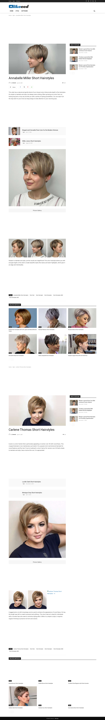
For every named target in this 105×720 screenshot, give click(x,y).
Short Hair (32, 295)
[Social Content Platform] (22, 6)
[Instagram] (88, 1)
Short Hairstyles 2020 (58, 295)
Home (10, 15)
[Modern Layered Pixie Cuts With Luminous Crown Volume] (74, 51)
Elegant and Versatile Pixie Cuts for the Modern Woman (40, 130)
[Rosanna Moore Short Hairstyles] (82, 318)
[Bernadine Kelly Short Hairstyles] (23, 344)
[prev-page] (71, 73)
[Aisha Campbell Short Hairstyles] (52, 344)
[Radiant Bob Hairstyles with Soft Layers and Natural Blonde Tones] (23, 318)
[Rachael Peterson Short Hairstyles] (52, 318)
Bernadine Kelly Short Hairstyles (16, 355)
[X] (95, 1)
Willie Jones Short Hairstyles (31, 141)
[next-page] (73, 73)
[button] (94, 11)
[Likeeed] (10, 83)
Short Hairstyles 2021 (14, 297)
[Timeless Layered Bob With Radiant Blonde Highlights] (74, 59)
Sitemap (56, 718)
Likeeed (14, 82)
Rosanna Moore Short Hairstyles (75, 329)
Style (14, 15)
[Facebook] (86, 1)
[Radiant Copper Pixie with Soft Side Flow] (82, 344)
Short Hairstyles (48, 295)
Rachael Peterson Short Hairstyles (46, 329)
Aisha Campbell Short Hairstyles (46, 355)
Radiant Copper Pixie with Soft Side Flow (77, 355)
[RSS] (93, 1)
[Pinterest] (91, 1)
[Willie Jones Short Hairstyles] (14, 142)
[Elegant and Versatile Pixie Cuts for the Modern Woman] (14, 131)
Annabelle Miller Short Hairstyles (20, 295)
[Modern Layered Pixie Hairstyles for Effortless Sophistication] (74, 67)
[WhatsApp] (31, 87)
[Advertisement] (52, 29)
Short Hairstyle (39, 295)
